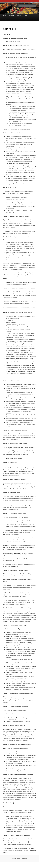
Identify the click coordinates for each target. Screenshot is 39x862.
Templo (13, 19)
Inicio (4, 15)
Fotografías (6, 19)
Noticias (19, 15)
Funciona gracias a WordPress (19, 858)
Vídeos (25, 15)
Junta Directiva (21, 19)
